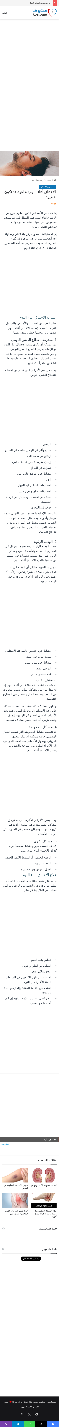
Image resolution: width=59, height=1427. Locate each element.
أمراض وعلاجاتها (38, 180)
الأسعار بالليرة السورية (29, 1407)
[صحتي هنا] (45, 12)
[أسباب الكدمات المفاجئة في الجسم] (15, 1175)
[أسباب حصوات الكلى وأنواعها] (44, 1175)
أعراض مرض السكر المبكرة (39, 3)
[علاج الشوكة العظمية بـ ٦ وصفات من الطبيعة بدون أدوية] (44, 1200)
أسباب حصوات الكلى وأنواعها (44, 1185)
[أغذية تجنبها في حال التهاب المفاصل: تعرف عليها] (15, 1200)
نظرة (6, 1402)
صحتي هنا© (33, 1402)
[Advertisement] (29, 51)
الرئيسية (50, 180)
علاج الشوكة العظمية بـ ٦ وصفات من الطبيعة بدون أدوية (46, 1214)
